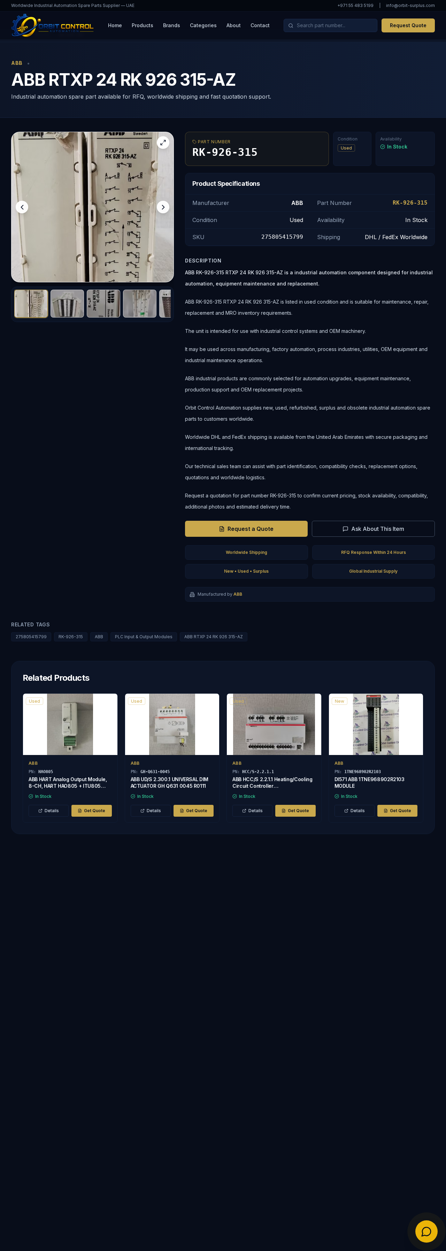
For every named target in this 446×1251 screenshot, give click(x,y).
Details (52, 810)
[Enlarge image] (163, 142)
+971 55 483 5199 (355, 5)
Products (142, 25)
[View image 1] (31, 304)
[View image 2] (67, 304)
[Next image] (163, 207)
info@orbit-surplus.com (410, 5)
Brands (171, 25)
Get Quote (94, 810)
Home (115, 25)
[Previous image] (22, 207)
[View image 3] (103, 304)
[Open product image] (92, 207)
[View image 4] (139, 304)
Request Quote (408, 25)
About (233, 25)
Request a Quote (251, 528)
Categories (203, 25)
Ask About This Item (377, 528)
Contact (260, 25)
